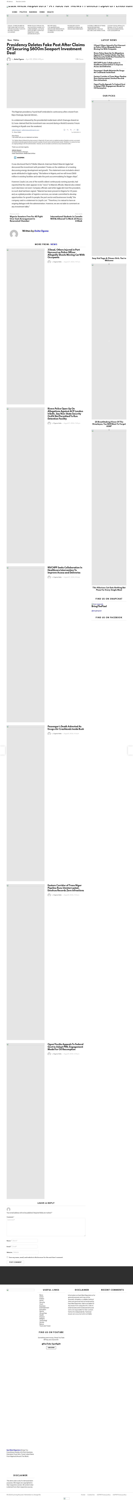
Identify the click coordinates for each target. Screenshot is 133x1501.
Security (42, 1302)
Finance (42, 1317)
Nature (41, 1324)
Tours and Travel (44, 1326)
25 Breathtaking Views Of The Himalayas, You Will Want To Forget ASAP (109, 424)
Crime (42, 12)
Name (9, 1241)
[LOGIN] (125, 12)
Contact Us (91, 1494)
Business (33, 12)
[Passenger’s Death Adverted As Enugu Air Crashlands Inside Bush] (76, 19)
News (53, 244)
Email (9, 1246)
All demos (10, 1)
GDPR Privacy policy (103, 1494)
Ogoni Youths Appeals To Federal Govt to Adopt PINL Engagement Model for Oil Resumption (65, 1047)
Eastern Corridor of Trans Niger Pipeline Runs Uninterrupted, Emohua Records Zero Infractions (66, 888)
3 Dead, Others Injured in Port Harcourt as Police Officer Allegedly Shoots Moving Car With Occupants (16, 29)
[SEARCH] (121, 12)
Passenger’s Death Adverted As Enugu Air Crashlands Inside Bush (75, 27)
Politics (23, 12)
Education (42, 1309)
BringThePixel (99, 606)
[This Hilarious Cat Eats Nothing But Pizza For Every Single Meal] (109, 507)
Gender (41, 1322)
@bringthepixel (97, 611)
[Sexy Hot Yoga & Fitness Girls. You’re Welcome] (109, 178)
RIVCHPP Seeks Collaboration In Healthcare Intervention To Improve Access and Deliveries (56, 29)
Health (50, 12)
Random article (20, 1)
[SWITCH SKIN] (118, 12)
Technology (43, 1320)
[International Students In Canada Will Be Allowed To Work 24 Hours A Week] (130, 750)
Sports (41, 1311)
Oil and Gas (43, 1313)
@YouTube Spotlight (51, 1344)
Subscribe (51, 1347)
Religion (42, 1318)
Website (9, 1252)
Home (14, 12)
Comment (10, 1217)
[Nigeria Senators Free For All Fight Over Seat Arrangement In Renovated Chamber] (2, 750)
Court (41, 1304)
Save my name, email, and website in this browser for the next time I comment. (36, 1257)
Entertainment (44, 1308)
